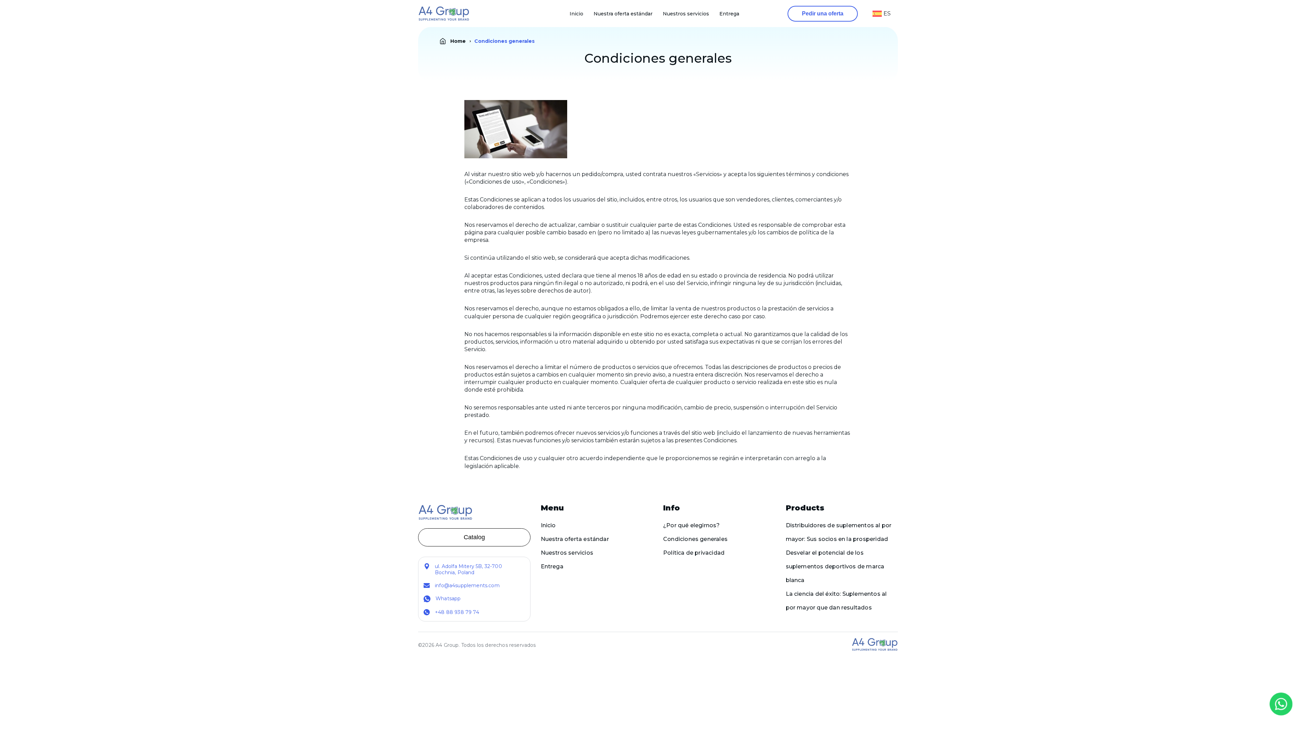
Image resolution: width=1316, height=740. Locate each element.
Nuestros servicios (686, 14)
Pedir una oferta (822, 13)
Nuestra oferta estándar (623, 14)
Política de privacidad (693, 553)
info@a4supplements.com (467, 585)
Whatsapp (448, 598)
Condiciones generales (695, 539)
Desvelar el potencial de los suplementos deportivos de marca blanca (835, 566)
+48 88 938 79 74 (457, 612)
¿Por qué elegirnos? (691, 525)
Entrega (729, 14)
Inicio (576, 14)
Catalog (474, 537)
